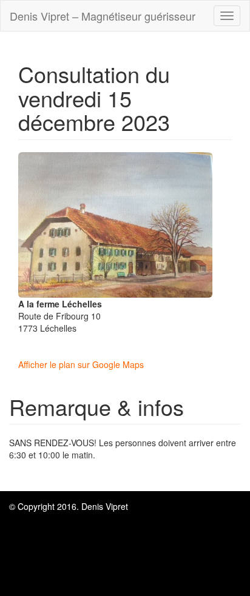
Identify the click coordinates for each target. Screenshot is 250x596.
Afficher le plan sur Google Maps (81, 364)
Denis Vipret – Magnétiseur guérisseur (102, 16)
